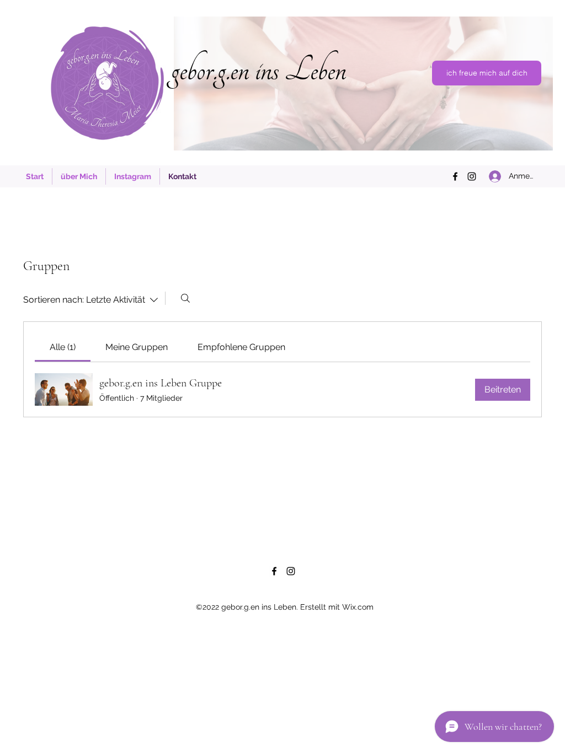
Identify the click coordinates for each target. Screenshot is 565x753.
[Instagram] (471, 176)
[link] (63, 347)
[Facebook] (455, 176)
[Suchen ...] (185, 298)
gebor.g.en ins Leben (258, 70)
